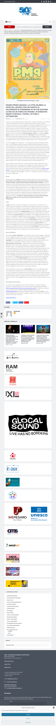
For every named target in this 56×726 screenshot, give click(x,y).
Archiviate (26, 118)
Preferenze (28, 722)
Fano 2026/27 (10, 610)
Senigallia (10, 631)
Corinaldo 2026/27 (11, 608)
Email (49, 118)
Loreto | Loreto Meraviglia (12, 614)
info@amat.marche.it (12, 678)
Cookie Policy (7, 664)
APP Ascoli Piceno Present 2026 (13, 597)
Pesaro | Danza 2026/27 (12, 621)
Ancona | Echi (10, 600)
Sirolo (9, 633)
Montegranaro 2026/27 (12, 617)
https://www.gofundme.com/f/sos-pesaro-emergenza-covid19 (21, 288)
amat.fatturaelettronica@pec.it (14, 688)
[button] (53, 707)
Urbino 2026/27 (10, 635)
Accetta (28, 714)
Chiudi (28, 718)
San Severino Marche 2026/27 (13, 625)
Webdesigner (7, 667)
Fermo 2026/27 (10, 612)
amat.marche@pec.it (12, 681)
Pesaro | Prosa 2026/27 (12, 619)
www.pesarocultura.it (11, 297)
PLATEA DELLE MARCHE (12, 595)
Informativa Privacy (9, 661)
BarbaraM (12, 118)
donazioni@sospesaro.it (11, 291)
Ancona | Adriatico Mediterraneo (14, 602)
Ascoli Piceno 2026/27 (11, 604)
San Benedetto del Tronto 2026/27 (14, 623)
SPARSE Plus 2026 (10, 627)
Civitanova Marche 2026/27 (13, 606)
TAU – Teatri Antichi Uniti (12, 629)
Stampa (44, 118)
